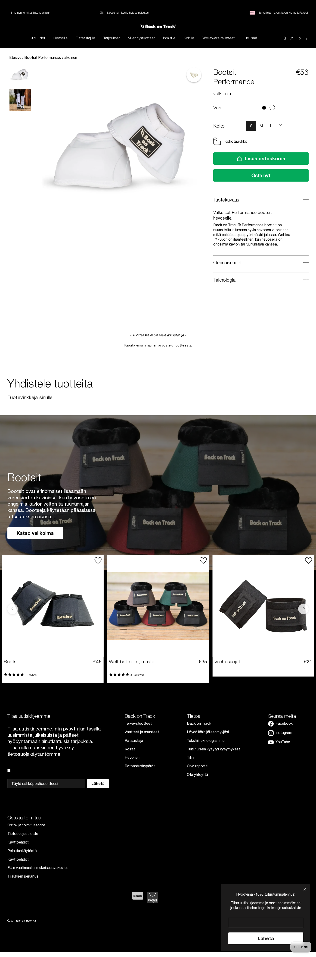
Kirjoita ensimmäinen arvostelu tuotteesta (158, 345)
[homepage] (158, 26)
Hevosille (60, 38)
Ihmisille (169, 38)
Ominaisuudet (227, 262)
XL (281, 126)
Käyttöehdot (18, 842)
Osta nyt (260, 175)
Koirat (130, 749)
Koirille (189, 38)
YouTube (283, 742)
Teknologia (224, 280)
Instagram (284, 732)
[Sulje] (305, 889)
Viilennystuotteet (141, 38)
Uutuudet (37, 38)
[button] (158, 345)
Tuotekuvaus (226, 199)
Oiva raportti (197, 766)
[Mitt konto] (292, 38)
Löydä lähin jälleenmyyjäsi (208, 732)
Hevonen (132, 757)
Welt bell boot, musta (131, 661)
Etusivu (15, 57)
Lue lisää (250, 38)
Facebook (284, 723)
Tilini (190, 757)
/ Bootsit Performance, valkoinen (49, 57)
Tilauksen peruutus (22, 876)
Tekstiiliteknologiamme (206, 740)
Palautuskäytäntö (22, 851)
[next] (305, 108)
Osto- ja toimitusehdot (26, 825)
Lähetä (266, 938)
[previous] (225, 108)
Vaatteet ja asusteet (142, 732)
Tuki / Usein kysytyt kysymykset (213, 749)
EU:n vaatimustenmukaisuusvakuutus (37, 868)
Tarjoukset (111, 38)
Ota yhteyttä (197, 774)
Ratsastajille (85, 38)
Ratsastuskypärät (140, 766)
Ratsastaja (134, 740)
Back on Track (199, 723)
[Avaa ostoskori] (299, 38)
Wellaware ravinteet (218, 38)
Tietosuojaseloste (22, 833)
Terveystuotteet (138, 723)
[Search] (284, 38)
